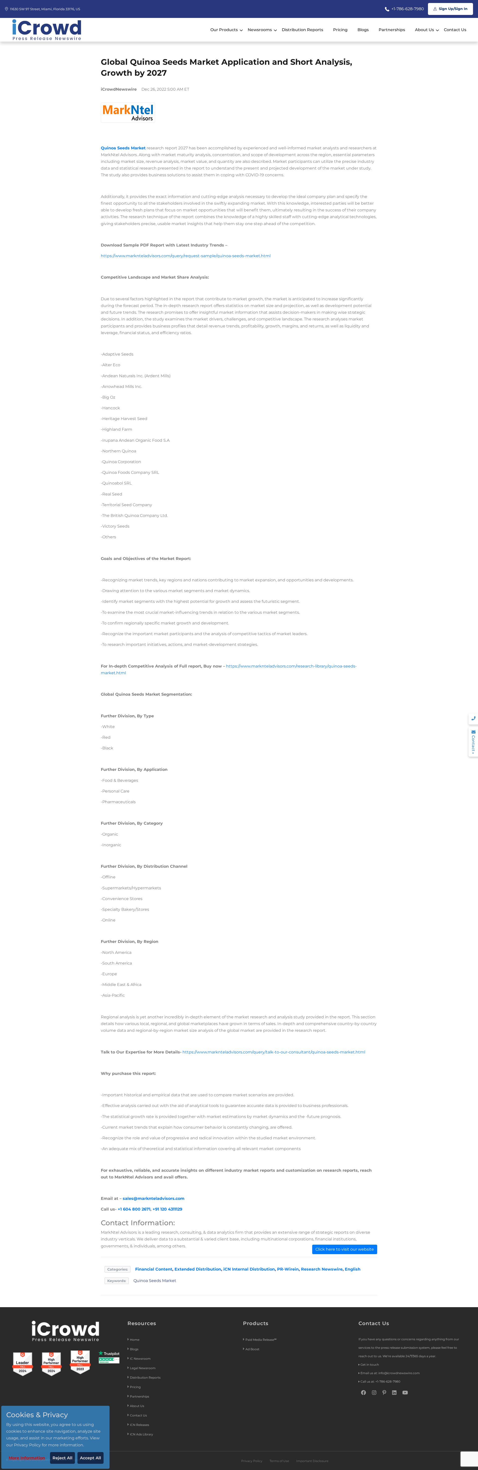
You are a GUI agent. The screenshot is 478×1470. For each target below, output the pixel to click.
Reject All (62, 1458)
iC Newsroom (140, 1358)
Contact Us (455, 29)
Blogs (363, 29)
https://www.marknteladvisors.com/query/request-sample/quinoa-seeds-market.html (186, 255)
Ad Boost (252, 1349)
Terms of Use (279, 1461)
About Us (424, 29)
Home (134, 1340)
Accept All (90, 1458)
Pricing (340, 29)
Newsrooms (260, 29)
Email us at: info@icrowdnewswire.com (390, 1373)
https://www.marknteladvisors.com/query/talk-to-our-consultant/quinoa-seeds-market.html (273, 1052)
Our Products (224, 29)
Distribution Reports (302, 29)
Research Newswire (322, 1269)
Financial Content (153, 1269)
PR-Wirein (288, 1269)
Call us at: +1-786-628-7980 (380, 1381)
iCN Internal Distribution (249, 1269)
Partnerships (392, 29)
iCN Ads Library (141, 1434)
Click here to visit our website (344, 1249)
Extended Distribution (198, 1269)
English (352, 1269)
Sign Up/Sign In (453, 8)
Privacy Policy (251, 1461)
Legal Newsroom (143, 1368)
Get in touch (369, 1364)
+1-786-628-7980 (407, 8)
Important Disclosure (312, 1461)
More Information (27, 1458)
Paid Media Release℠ (261, 1340)
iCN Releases (139, 1425)
